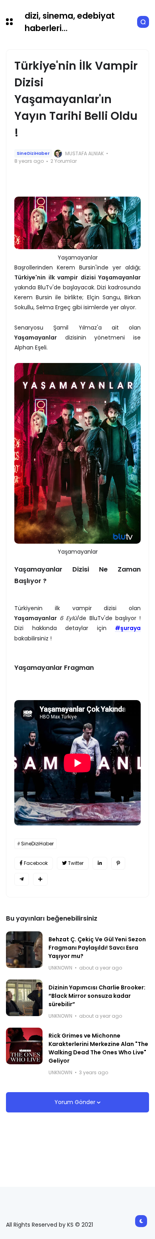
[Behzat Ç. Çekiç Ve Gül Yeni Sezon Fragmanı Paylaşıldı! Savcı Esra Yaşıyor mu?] (24, 949)
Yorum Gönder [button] (75, 1102)
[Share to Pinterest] (118, 863)
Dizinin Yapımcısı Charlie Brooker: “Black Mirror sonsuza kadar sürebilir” (96, 995)
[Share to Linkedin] (100, 863)
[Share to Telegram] (21, 879)
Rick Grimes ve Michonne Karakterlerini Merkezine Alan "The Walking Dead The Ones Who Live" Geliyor (98, 1048)
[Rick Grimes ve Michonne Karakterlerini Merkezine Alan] (24, 1046)
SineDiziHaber (33, 153)
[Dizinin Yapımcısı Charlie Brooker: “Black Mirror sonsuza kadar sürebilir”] (24, 997)
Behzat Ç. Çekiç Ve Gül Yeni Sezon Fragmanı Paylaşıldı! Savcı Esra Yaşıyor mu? (97, 947)
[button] (9, 21)
